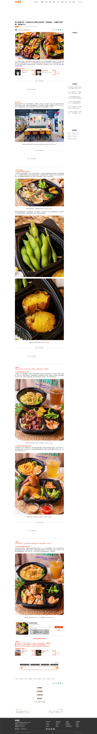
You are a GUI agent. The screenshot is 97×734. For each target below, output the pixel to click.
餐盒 (40, 62)
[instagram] (54, 729)
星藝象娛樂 (77, 726)
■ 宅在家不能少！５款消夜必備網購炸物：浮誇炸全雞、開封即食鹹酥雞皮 (30, 644)
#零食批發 (75, 138)
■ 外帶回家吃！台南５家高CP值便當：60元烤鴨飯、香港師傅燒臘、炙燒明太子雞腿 (32, 646)
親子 (66, 2)
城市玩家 (36, 2)
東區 (24, 20)
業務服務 (67, 721)
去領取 (33, 74)
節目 (46, 2)
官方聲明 (77, 724)
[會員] (81, 2)
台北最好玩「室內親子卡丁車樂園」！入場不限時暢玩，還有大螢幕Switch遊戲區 (75, 112)
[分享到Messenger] (61, 30)
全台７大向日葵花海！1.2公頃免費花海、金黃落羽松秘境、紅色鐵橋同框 (75, 107)
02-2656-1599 (22, 726)
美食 (54, 2)
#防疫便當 (30, 678)
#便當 (26, 678)
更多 (74, 2)
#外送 (53, 678)
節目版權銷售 (78, 721)
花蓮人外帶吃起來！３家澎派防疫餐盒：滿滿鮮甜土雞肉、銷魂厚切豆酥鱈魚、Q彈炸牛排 (33, 543)
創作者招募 (57, 723)
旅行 (58, 2)
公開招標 (77, 723)
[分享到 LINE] (58, 30)
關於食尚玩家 (48, 721)
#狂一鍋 (68, 133)
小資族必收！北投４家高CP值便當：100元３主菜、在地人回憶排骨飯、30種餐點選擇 (33, 643)
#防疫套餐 (21, 678)
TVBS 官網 (76, 732)
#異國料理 (39, 678)
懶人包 (62, 2)
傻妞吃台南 (54, 144)
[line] (51, 729)
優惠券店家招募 (58, 721)
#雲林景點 (75, 136)
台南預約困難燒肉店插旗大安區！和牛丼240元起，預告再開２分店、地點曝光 (75, 97)
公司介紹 (47, 723)
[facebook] (46, 729)
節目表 (57, 724)
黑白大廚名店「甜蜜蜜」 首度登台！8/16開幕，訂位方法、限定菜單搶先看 (74, 87)
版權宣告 (57, 726)
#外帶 (44, 678)
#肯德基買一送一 (75, 133)
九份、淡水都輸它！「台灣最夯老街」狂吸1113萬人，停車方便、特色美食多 (75, 92)
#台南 (17, 678)
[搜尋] (79, 2)
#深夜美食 (69, 136)
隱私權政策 (67, 723)
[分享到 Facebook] (56, 30)
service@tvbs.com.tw (22, 725)
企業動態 (47, 726)
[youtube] (49, 729)
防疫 (26, 61)
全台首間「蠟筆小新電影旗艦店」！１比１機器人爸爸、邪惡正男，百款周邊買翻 (75, 102)
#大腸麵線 (69, 138)
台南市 (21, 20)
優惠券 (42, 2)
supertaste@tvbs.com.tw (22, 723)
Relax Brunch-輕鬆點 (33, 628)
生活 (70, 2)
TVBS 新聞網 (80, 732)
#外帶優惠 (48, 678)
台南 (16, 61)
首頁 (15, 20)
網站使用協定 (68, 724)
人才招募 (47, 724)
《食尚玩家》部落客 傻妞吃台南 (23, 29)
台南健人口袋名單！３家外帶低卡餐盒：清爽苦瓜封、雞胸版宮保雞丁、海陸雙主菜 (32, 369)
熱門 (50, 2)
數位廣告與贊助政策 (69, 726)
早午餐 (27, 20)
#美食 (35, 678)
